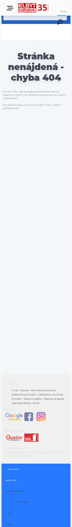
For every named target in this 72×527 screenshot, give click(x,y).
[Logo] (34, 8)
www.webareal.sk (15, 491)
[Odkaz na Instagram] (41, 420)
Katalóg (10, 9)
